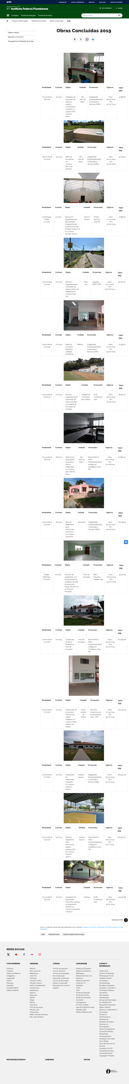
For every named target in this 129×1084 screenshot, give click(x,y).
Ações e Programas (106, 973)
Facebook (24, 954)
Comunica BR (63, 2)
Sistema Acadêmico (83, 971)
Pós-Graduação (59, 976)
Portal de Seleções (28, 15)
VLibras (120, 8)
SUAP (78, 988)
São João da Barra (37, 1017)
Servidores (103, 993)
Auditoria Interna (105, 978)
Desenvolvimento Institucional (73, 934)
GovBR (9, 2)
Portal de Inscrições (83, 998)
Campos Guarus (36, 983)
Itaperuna (33, 995)
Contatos (15, 15)
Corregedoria (81, 1002)
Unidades (34, 964)
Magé (32, 1000)
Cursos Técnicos (59, 971)
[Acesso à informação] (112, 1071)
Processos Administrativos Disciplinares (105, 1017)
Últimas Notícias (13, 990)
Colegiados (11, 976)
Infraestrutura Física (38, 21)
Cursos (56, 964)
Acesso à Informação (20, 21)
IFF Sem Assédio (82, 1005)
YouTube (16, 954)
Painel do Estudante (83, 968)
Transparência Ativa (106, 1051)
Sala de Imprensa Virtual (85, 1007)
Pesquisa (10, 983)
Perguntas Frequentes (107, 1005)
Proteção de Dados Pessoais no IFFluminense (106, 1024)
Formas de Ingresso (60, 968)
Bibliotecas (80, 973)
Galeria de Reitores (13, 973)
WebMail (79, 985)
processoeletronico (16, 1060)
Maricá (32, 1002)
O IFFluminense (13, 964)
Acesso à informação (77, 2)
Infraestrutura (54, 934)
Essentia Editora (12, 988)
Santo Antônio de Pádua (39, 1014)
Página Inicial (8, 21)
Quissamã (33, 1005)
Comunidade (81, 964)
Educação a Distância (61, 978)
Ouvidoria (79, 1000)
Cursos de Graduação (61, 973)
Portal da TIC (81, 983)
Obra (43, 934)
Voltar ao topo (117, 920)
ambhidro (49, 1060)
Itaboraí (32, 993)
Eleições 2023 (81, 1010)
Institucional (103, 971)
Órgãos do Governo (116, 2)
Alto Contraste (107, 8)
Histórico (10, 968)
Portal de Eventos (45, 15)
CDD (77, 990)
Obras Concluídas (56, 21)
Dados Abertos (104, 1007)
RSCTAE (87, 1060)
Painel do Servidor (83, 981)
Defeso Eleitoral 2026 (84, 1012)
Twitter (8, 954)
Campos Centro (36, 981)
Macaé (32, 998)
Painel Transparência (107, 1029)
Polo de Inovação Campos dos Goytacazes (36, 1009)
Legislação (102, 2)
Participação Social (106, 976)
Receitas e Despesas (106, 985)
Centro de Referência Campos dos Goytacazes (37, 988)
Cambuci (33, 978)
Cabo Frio (33, 976)
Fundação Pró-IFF (106, 1048)
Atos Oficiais (103, 1041)
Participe (91, 2)
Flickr (32, 954)
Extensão (10, 985)
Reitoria (32, 968)
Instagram (39, 954)
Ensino (9, 981)
